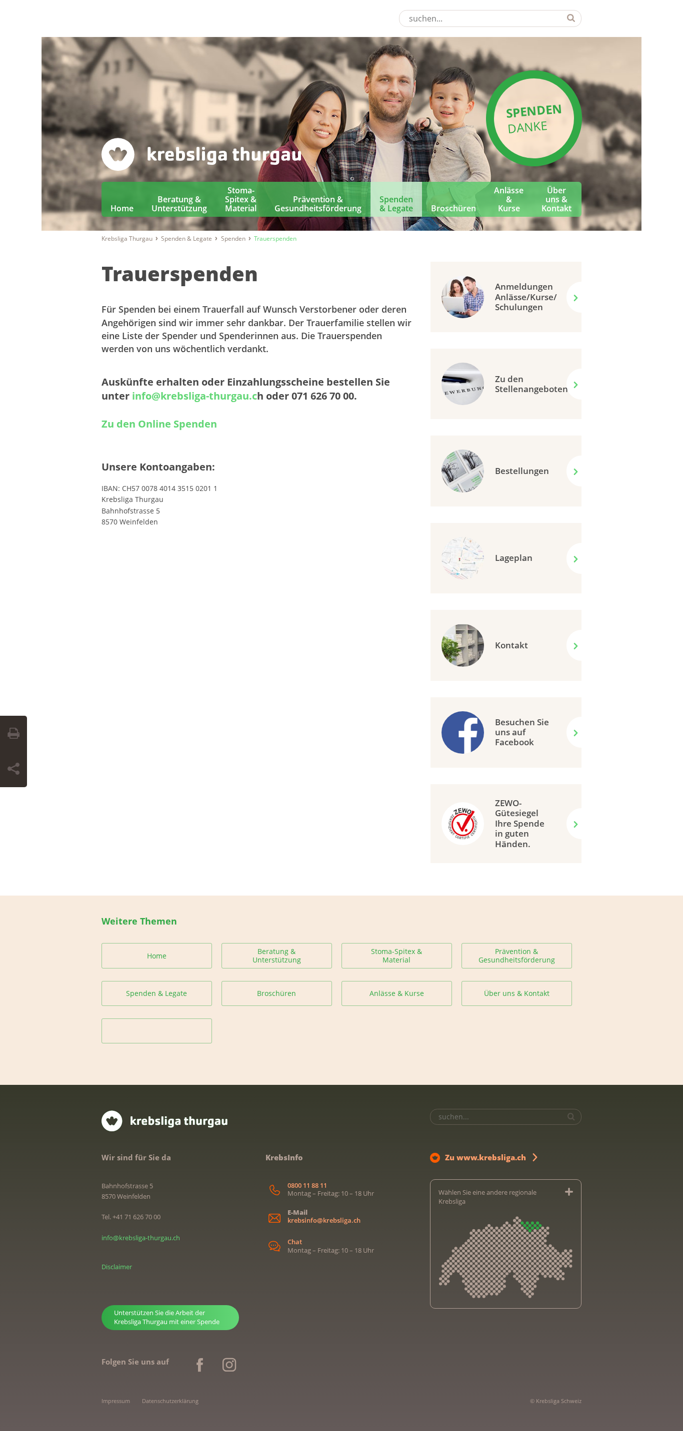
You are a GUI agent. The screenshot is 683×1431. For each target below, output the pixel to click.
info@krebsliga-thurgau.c (194, 396)
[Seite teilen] (13, 769)
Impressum (116, 1401)
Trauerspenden (180, 273)
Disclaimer (117, 1266)
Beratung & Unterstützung (179, 204)
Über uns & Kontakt (557, 199)
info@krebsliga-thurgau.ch (141, 1237)
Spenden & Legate (396, 204)
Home (122, 208)
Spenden (233, 238)
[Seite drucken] (13, 733)
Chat (295, 1242)
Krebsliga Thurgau (127, 238)
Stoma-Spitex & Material (240, 199)
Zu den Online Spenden (159, 424)
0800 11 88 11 (307, 1185)
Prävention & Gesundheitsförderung (318, 204)
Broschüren (453, 208)
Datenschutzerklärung (170, 1401)
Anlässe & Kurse (509, 199)
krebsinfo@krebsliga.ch (324, 1220)
